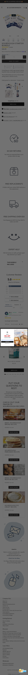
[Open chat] (22, 671)
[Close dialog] (26, 329)
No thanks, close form (7, 343)
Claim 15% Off (7, 341)
